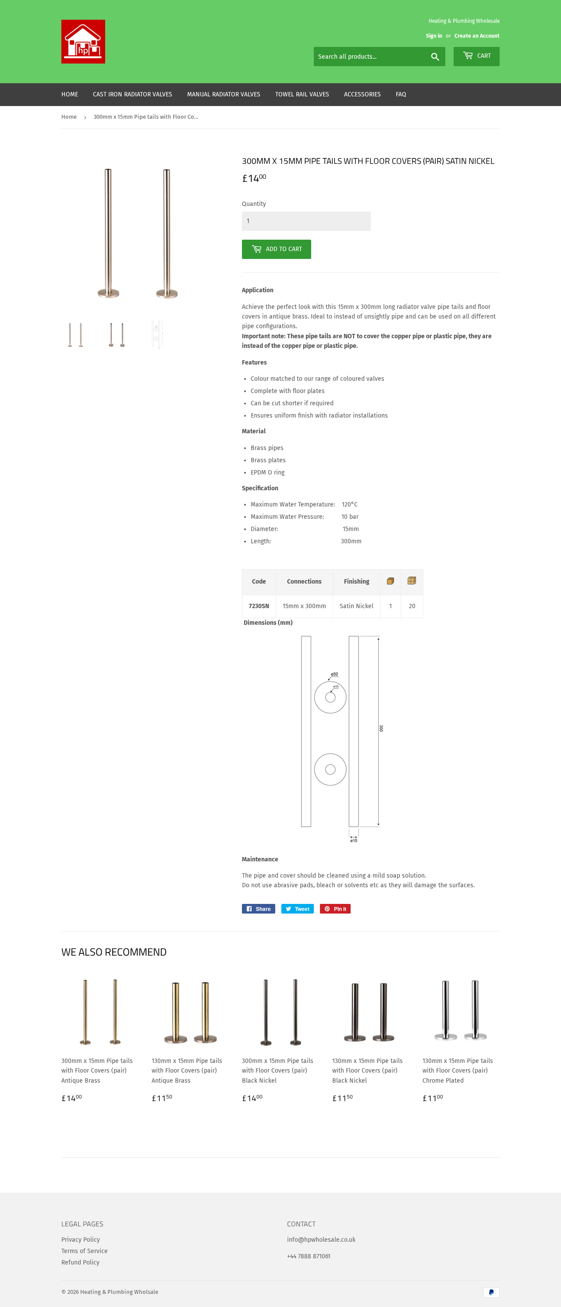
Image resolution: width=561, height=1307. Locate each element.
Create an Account (477, 36)
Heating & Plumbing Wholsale (119, 1292)
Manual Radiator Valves (223, 94)
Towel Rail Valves (302, 94)
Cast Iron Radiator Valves (132, 94)
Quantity (254, 204)
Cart (483, 56)
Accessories (362, 94)
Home (69, 94)
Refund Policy (80, 1262)
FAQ (401, 94)
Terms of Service (84, 1251)
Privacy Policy (80, 1239)
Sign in (434, 36)
